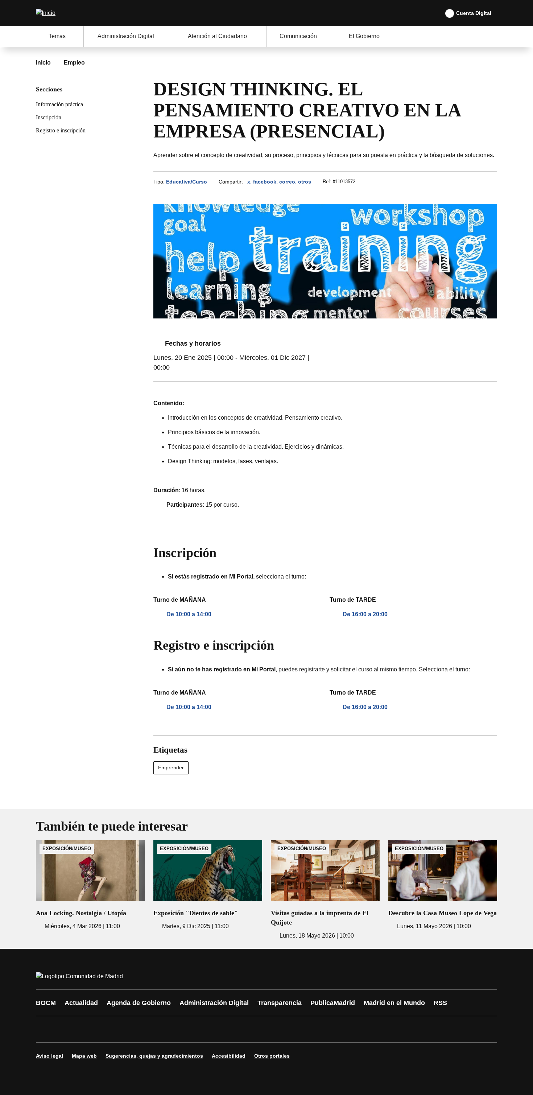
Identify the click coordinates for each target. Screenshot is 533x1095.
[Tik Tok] (176, 1029)
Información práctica (59, 104)
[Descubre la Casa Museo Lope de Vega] (442, 885)
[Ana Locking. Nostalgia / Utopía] (90, 885)
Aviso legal (49, 1056)
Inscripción (48, 117)
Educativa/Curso (186, 182)
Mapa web (84, 1056)
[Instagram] (68, 1029)
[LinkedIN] (133, 1029)
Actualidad (81, 1003)
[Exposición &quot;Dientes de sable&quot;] (207, 885)
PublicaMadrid (332, 1003)
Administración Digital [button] (126, 36)
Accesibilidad (228, 1056)
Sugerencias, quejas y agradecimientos (154, 1056)
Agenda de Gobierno (139, 1003)
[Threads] (242, 1029)
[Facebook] (46, 1029)
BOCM (46, 1003)
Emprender (171, 767)
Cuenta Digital (473, 13)
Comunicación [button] (298, 36)
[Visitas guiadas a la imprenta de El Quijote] (325, 890)
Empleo (74, 62)
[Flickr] (198, 1029)
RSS (440, 1003)
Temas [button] (57, 36)
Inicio (43, 62)
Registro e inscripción (61, 130)
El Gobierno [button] (364, 36)
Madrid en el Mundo (394, 1003)
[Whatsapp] (155, 1029)
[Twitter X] (89, 1029)
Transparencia (279, 1003)
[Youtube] (111, 1029)
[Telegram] (220, 1029)
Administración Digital (214, 1003)
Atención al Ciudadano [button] (217, 36)
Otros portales (272, 1056)
